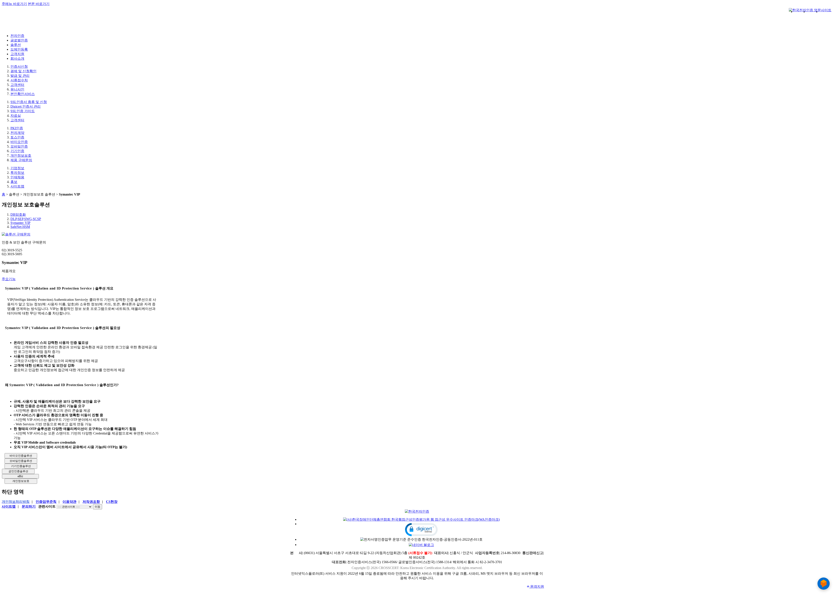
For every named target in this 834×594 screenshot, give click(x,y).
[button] (421, 529)
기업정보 (17, 168)
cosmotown (698, 22)
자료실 (15, 115)
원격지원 (535, 586)
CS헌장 (111, 502)
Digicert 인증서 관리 (25, 106)
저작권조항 (91, 502)
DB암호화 (18, 214)
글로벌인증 (19, 40)
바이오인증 (19, 142)
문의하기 (29, 506)
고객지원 (17, 54)
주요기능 (9, 279)
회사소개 (17, 58)
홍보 (13, 182)
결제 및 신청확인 (23, 71)
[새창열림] (810, 10)
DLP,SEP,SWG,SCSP (25, 219)
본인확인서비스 (22, 94)
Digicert (819, 19)
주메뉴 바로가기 (14, 4)
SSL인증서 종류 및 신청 (28, 102)
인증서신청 (19, 66)
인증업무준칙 (46, 502)
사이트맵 (17, 186)
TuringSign (760, 22)
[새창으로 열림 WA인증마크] (421, 519)
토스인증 (17, 137)
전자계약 (17, 133)
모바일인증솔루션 (21, 460)
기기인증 (17, 151)
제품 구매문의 (21, 160)
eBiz (20, 476)
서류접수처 (19, 80)
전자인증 (17, 36)
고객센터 (17, 85)
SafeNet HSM (20, 227)
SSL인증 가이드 (22, 111)
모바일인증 (19, 146)
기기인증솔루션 (21, 466)
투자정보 (17, 172)
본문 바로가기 (39, 4)
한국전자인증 (20, 23)
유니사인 (17, 89)
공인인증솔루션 (18, 471)
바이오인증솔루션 (21, 455)
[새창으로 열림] (421, 544)
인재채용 (17, 177)
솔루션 (15, 45)
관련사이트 (47, 506)
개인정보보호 (20, 155)
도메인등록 (19, 49)
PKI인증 (16, 128)
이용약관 (69, 502)
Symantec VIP (20, 223)
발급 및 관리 (20, 75)
